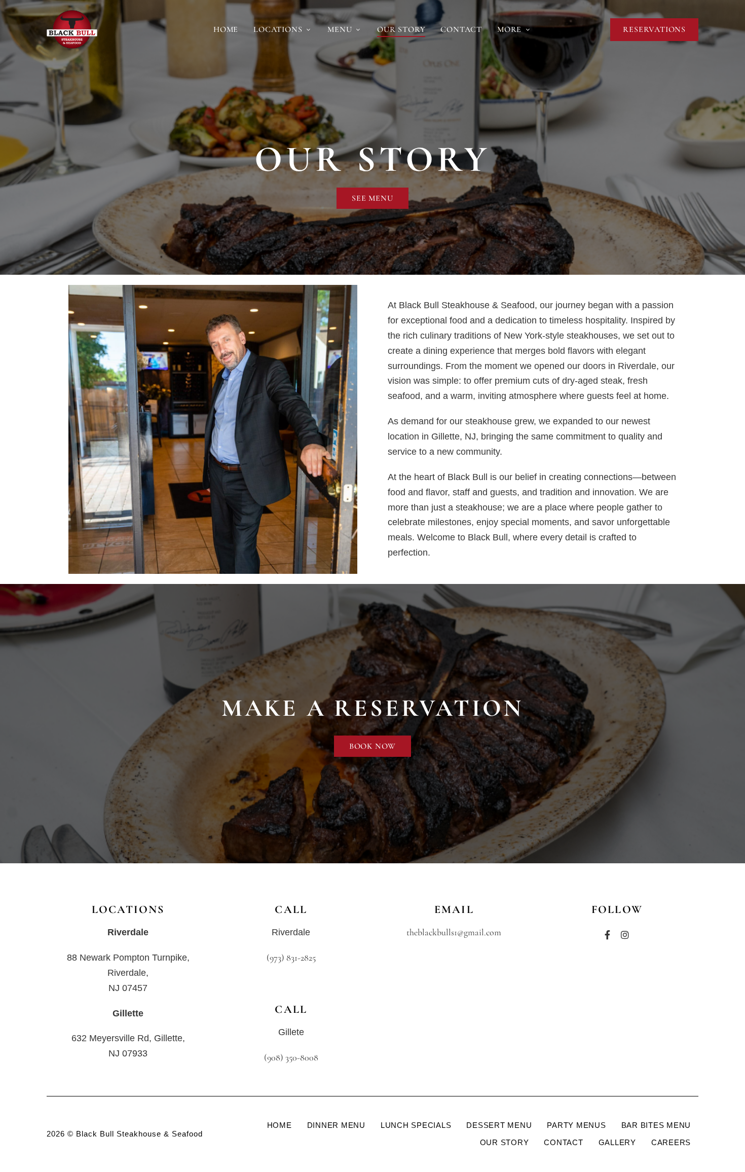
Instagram (625, 934)
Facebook (607, 934)
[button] (654, 29)
